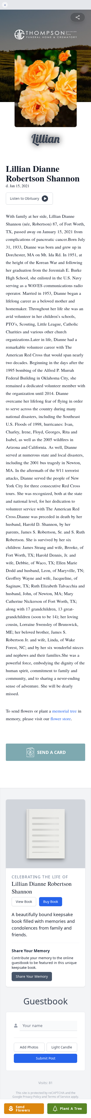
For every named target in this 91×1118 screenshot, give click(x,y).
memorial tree (64, 711)
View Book (24, 901)
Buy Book (50, 901)
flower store (60, 718)
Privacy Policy (32, 1097)
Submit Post (45, 1058)
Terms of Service (59, 1097)
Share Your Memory (32, 976)
